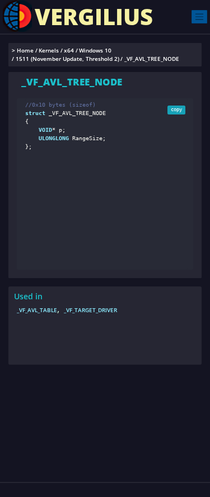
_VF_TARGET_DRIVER (90, 310)
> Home (23, 50)
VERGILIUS (94, 16)
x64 (69, 50)
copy (176, 109)
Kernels (49, 50)
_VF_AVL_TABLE (37, 310)
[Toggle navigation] (199, 16)
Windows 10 (95, 50)
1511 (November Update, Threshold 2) (67, 59)
